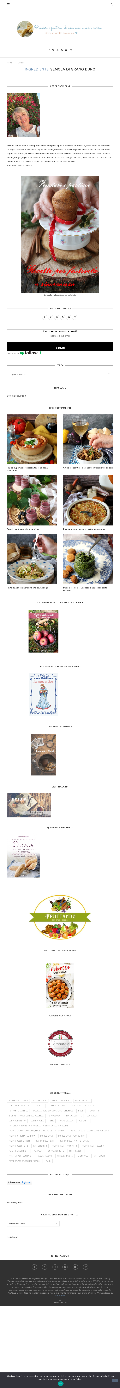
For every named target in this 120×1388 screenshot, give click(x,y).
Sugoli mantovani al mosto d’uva (23, 529)
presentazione (76, 1151)
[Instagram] (57, 50)
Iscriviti (60, 347)
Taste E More (99, 1156)
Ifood (81, 1111)
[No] (115, 1380)
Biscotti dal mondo (61, 1101)
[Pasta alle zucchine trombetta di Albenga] (32, 559)
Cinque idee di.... (82, 1101)
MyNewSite (60, 1295)
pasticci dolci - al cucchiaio (71, 1136)
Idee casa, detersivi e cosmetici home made (53, 1111)
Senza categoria (65, 1156)
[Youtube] (66, 50)
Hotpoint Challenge (18, 1111)
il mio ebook (54, 1116)
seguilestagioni (45, 1156)
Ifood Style (94, 1111)
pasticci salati (40, 1146)
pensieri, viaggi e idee (19, 1151)
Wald (48, 1161)
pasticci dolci (46, 1136)
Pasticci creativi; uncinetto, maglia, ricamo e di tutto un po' (37, 1131)
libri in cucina (37, 1121)
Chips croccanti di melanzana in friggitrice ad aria (88, 467)
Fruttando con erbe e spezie (85, 1106)
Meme (51, 1121)
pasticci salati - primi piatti (64, 1146)
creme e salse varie (58, 1106)
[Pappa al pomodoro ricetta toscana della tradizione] (32, 439)
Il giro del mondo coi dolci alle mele (26, 1116)
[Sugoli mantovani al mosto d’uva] (32, 500)
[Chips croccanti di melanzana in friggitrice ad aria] (88, 439)
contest (40, 1106)
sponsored (83, 1156)
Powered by (13, 353)
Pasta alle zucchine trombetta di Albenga (27, 587)
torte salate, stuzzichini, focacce (25, 1161)
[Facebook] (49, 50)
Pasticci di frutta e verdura (22, 1136)
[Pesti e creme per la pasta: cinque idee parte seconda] (88, 559)
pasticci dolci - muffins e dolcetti (75, 1141)
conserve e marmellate (20, 1106)
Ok (60, 1383)
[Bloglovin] (71, 50)
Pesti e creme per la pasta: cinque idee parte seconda (85, 589)
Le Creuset (92, 1116)
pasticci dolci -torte (18, 1146)
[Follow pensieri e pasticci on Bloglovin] (19, 1182)
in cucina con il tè (73, 1116)
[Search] (111, 4)
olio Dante (83, 1121)
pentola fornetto (55, 1151)
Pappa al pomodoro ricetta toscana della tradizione (27, 469)
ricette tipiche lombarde (20, 1156)
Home (9, 63)
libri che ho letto (17, 1121)
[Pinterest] (62, 50)
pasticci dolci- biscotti (19, 1141)
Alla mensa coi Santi (18, 1101)
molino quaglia (66, 1121)
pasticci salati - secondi (93, 1146)
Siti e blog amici (15, 1202)
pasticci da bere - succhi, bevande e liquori (90, 1131)
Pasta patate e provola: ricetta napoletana (84, 529)
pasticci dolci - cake (45, 1141)
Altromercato (40, 1101)
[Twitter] (53, 50)
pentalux (38, 1151)
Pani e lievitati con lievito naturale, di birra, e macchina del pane (39, 1126)
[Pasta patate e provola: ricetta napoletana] (88, 500)
